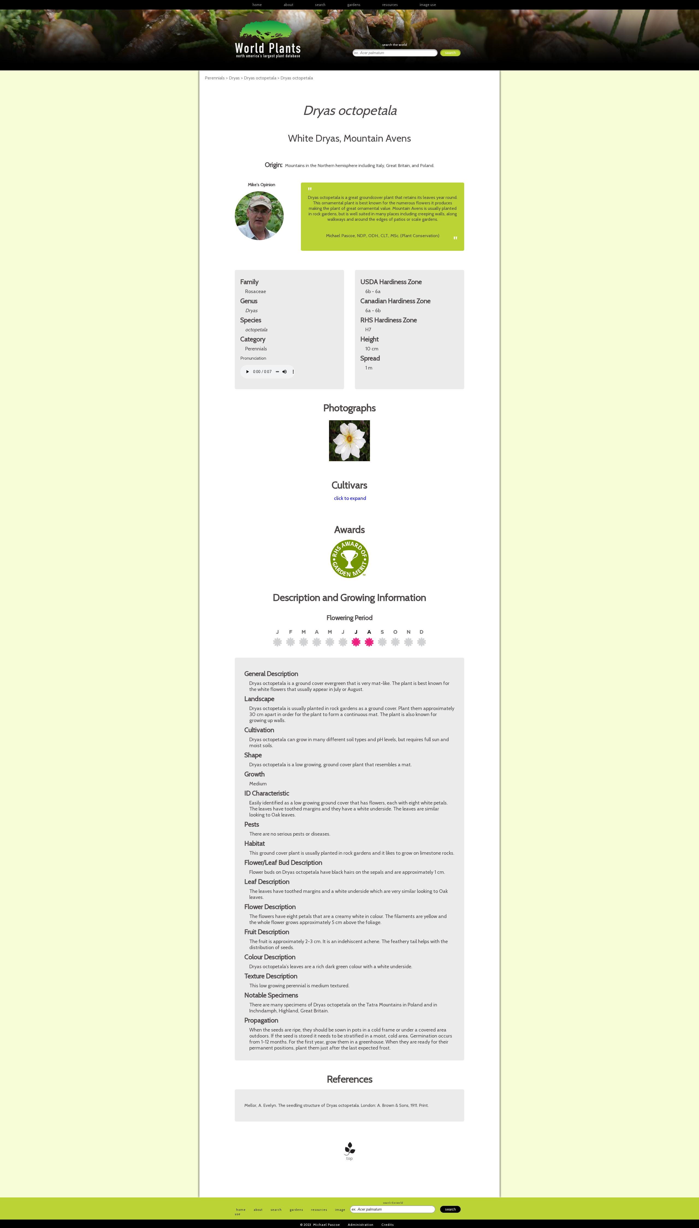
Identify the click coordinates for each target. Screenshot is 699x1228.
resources (319, 1210)
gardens (353, 4)
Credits (387, 1225)
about (288, 4)
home (257, 4)
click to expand (350, 498)
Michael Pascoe (326, 1225)
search (320, 4)
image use (428, 4)
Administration (361, 1225)
